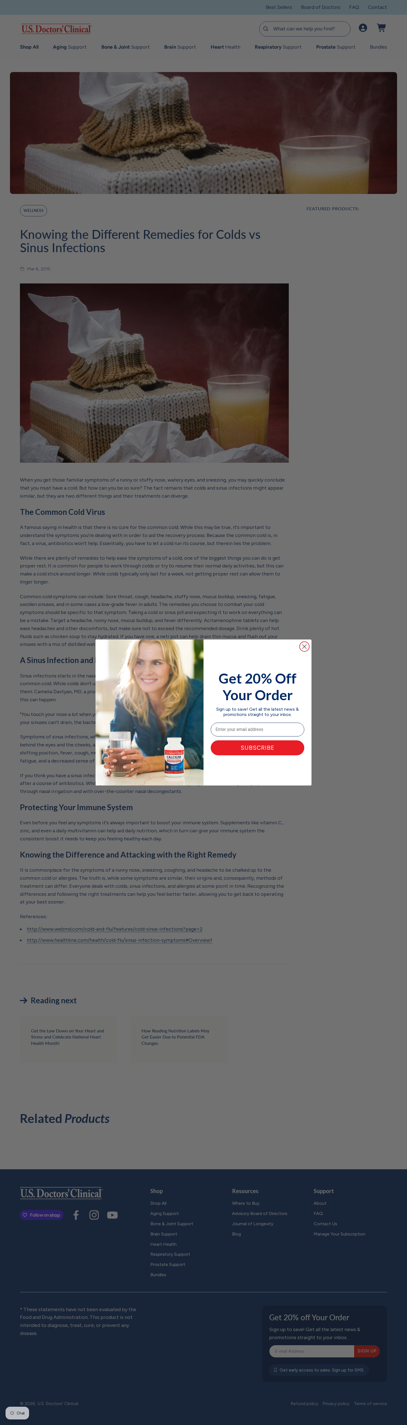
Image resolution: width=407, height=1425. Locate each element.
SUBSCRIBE (257, 747)
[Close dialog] (304, 646)
